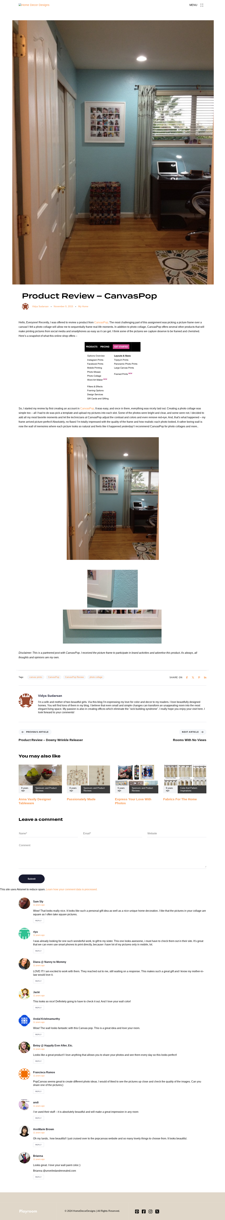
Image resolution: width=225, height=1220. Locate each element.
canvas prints (35, 677)
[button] (197, 5)
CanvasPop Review (74, 677)
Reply (38, 921)
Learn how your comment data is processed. (71, 889)
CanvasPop (101, 322)
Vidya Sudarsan (40, 306)
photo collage (96, 677)
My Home (83, 306)
